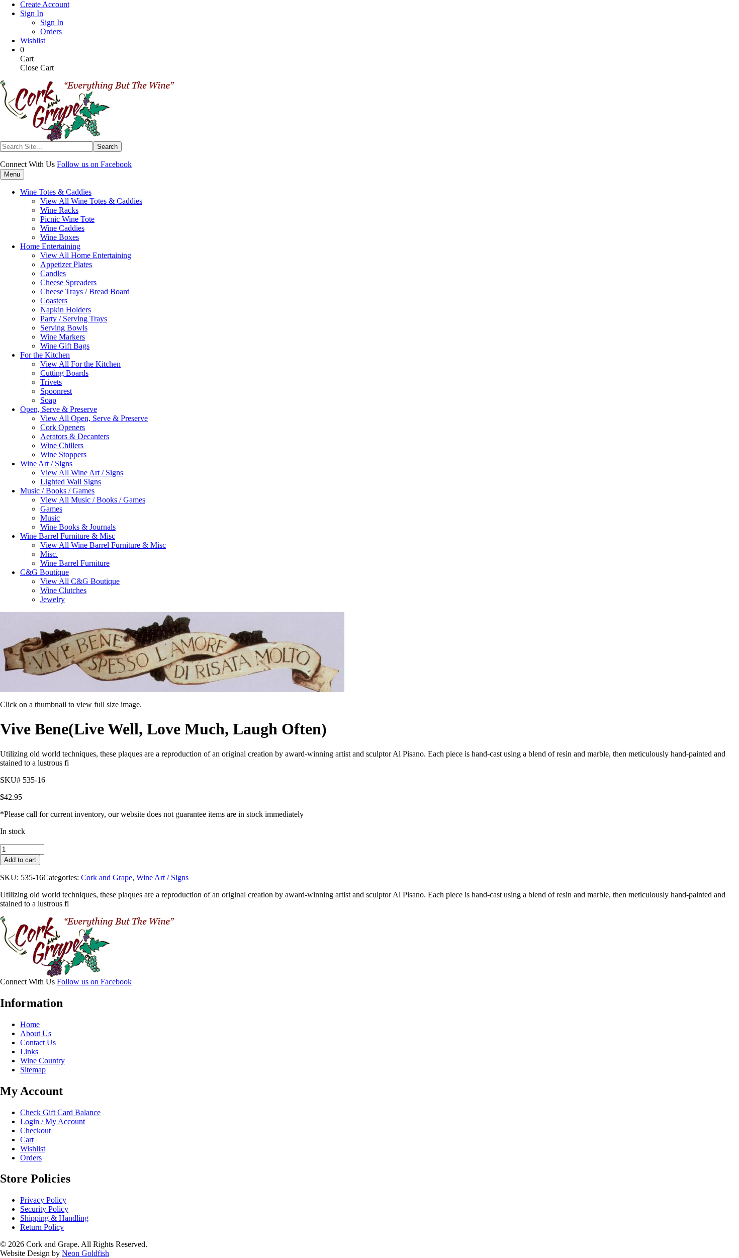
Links (29, 1051)
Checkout (35, 1130)
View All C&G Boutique (80, 581)
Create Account (44, 4)
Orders (51, 31)
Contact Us (38, 1042)
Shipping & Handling (54, 1218)
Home (30, 1024)
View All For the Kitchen (80, 364)
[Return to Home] (87, 138)
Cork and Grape (106, 877)
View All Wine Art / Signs (81, 472)
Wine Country (42, 1060)
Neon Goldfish (85, 1253)
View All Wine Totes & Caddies (91, 201)
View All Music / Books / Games (92, 499)
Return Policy (42, 1227)
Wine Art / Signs (162, 877)
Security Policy (44, 1209)
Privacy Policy (43, 1200)
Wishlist (32, 40)
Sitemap (33, 1069)
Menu (12, 174)
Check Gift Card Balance (60, 1112)
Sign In (31, 13)
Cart (27, 1139)
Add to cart (20, 860)
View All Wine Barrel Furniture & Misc (103, 545)
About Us (35, 1033)
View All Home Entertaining (85, 255)
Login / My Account (52, 1121)
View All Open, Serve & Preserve (94, 418)
